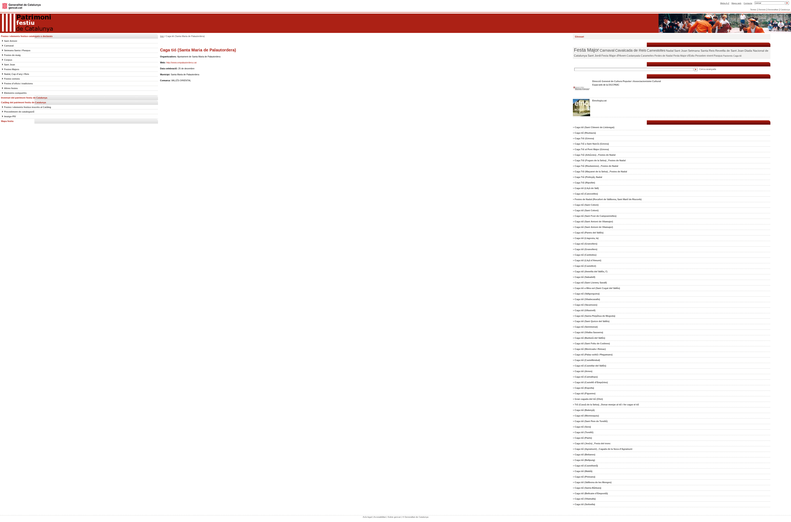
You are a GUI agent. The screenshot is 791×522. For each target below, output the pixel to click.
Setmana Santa (698, 50)
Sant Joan (9, 64)
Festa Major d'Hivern (613, 55)
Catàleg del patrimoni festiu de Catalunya (23, 102)
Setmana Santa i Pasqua (17, 50)
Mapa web (736, 3)
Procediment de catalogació (19, 111)
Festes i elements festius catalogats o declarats (27, 36)
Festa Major (586, 50)
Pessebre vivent (704, 55)
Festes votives (12, 79)
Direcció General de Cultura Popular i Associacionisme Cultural (626, 81)
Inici (162, 36)
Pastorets (728, 56)
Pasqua (718, 56)
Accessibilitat (380, 517)
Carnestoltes (656, 50)
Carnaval (9, 45)
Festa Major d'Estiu (684, 55)
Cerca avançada (707, 69)
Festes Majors (11, 69)
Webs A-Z (724, 3)
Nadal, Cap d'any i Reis (16, 74)
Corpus (8, 60)
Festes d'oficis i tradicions (18, 83)
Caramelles (647, 55)
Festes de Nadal (663, 55)
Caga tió (737, 56)
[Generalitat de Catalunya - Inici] (21, 5)
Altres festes (11, 88)
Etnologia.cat (599, 100)
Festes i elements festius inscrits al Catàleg (27, 107)
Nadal (670, 50)
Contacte (748, 3)
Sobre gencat (394, 517)
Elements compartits (15, 93)
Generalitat (773, 9)
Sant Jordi (594, 55)
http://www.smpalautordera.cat (181, 62)
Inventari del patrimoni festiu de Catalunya (24, 97)
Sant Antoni (10, 41)
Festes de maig (12, 55)
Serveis (762, 9)
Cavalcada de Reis (630, 50)
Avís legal (367, 517)
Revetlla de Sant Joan (729, 50)
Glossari (579, 36)
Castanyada (633, 55)
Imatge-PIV (10, 116)
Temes (753, 9)
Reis (712, 50)
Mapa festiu (7, 121)
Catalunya (785, 9)
